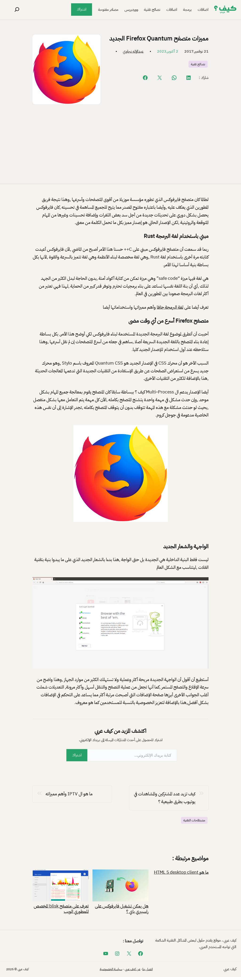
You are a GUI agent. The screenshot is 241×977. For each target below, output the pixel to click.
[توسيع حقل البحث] (17, 9)
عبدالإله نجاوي (133, 51)
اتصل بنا (147, 969)
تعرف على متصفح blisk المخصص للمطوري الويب (61, 908)
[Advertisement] (120, 143)
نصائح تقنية (198, 64)
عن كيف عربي (133, 969)
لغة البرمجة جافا (170, 307)
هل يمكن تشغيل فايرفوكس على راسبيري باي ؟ (122, 908)
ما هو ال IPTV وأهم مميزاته (69, 793)
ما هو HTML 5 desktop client (181, 872)
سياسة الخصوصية (111, 969)
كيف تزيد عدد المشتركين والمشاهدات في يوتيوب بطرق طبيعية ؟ (164, 797)
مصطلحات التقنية (194, 820)
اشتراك (81, 9)
